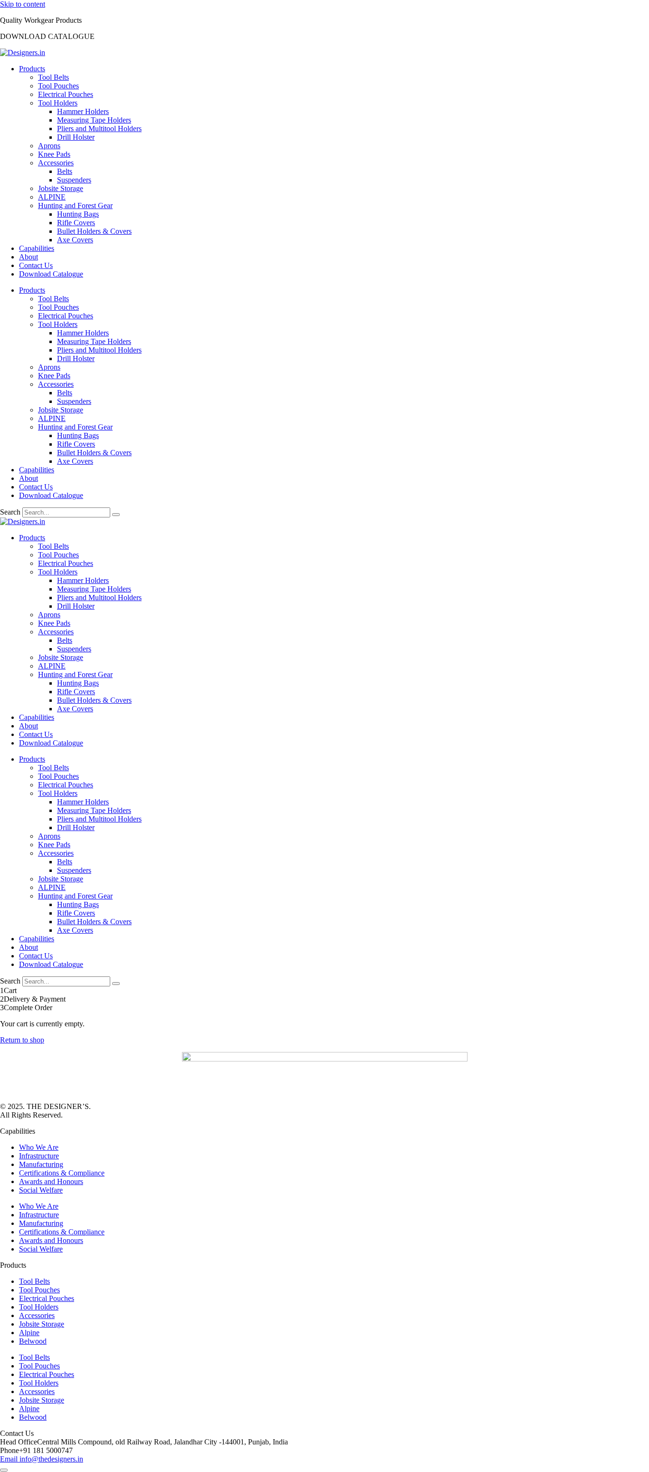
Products (32, 69)
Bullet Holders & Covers (94, 231)
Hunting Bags (78, 214)
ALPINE (52, 197)
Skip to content (22, 4)
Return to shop (22, 1040)
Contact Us (36, 265)
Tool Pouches (58, 86)
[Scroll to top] (4, 1470)
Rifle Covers (76, 223)
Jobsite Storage (60, 188)
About (28, 257)
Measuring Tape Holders (94, 120)
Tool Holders (57, 103)
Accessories (56, 163)
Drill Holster (76, 137)
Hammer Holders (83, 111)
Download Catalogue (51, 274)
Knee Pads (54, 154)
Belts (64, 171)
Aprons (49, 146)
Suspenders (74, 180)
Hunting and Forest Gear (75, 205)
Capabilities (36, 248)
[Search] (116, 514)
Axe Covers (75, 240)
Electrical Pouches (65, 94)
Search (10, 512)
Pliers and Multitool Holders (99, 128)
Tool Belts (53, 77)
